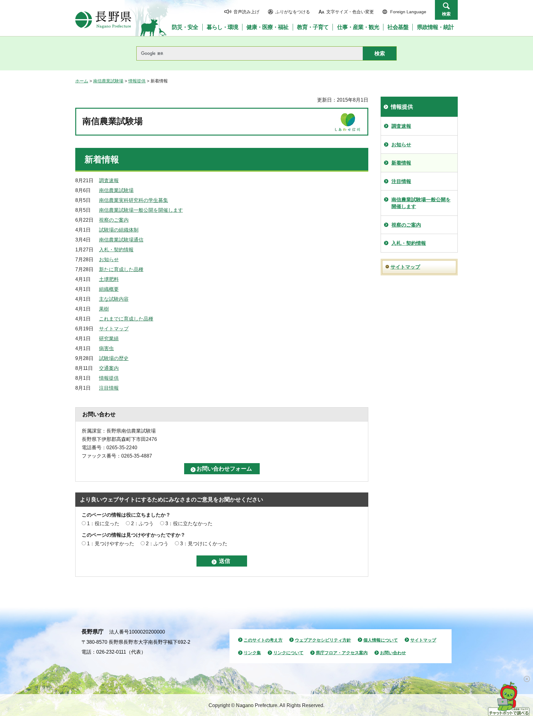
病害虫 (106, 348)
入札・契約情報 (116, 249)
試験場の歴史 (114, 358)
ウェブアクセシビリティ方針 (323, 640)
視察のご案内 (114, 220)
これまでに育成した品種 (126, 318)
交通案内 (109, 368)
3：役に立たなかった (189, 523)
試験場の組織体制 (118, 229)
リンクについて (288, 652)
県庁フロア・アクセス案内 (342, 652)
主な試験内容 (114, 299)
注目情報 (109, 388)
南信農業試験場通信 (121, 239)
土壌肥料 (109, 279)
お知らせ (109, 259)
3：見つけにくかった (203, 543)
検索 (446, 13)
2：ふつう (142, 523)
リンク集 (252, 652)
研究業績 (109, 338)
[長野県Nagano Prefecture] (103, 19)
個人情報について (380, 640)
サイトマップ (114, 328)
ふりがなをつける (292, 11)
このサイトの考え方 (263, 640)
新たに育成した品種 (121, 269)
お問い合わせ (393, 652)
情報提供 (137, 80)
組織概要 (109, 289)
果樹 (104, 309)
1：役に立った (103, 523)
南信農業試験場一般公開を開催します (141, 210)
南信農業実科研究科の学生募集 (133, 200)
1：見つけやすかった (110, 543)
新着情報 (401, 162)
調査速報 (109, 180)
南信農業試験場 (108, 80)
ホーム (81, 80)
